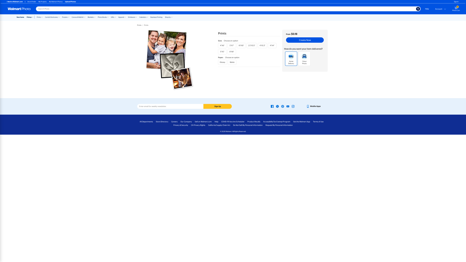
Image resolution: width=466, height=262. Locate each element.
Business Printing (156, 17)
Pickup (29, 17)
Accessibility (268, 122)
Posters (65, 17)
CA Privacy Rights (198, 125)
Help (427, 9)
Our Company (186, 122)
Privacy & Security (180, 125)
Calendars (142, 17)
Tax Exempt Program (281, 122)
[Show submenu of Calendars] (147, 17)
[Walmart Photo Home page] (19, 8)
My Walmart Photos (56, 2)
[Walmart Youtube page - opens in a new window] (287, 106)
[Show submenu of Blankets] (95, 17)
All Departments (146, 122)
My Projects (42, 2)
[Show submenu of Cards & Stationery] (59, 17)
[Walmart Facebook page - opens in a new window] (272, 106)
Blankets (91, 17)
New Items (20, 17)
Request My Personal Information (279, 125)
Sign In (456, 2)
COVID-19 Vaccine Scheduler (233, 122)
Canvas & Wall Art (78, 17)
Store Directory (162, 122)
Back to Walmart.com (15, 2)
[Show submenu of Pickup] (33, 17)
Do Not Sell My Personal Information (248, 125)
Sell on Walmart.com (203, 122)
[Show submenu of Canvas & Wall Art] (84, 17)
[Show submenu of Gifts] (115, 17)
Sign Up (217, 106)
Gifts (112, 17)
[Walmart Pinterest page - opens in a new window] (282, 106)
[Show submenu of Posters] (68, 17)
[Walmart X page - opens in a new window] (277, 106)
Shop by (168, 17)
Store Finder (31, 2)
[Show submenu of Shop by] (172, 17)
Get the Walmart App (301, 122)
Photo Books (102, 17)
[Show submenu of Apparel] (125, 17)
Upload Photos (70, 2)
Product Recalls (253, 122)
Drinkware (131, 17)
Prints (39, 17)
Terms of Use (318, 122)
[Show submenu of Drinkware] (136, 17)
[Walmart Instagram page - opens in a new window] (293, 106)
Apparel (121, 17)
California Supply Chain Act (219, 125)
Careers (174, 122)
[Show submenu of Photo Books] (108, 17)
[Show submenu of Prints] (42, 17)
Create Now (305, 40)
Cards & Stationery (51, 17)
